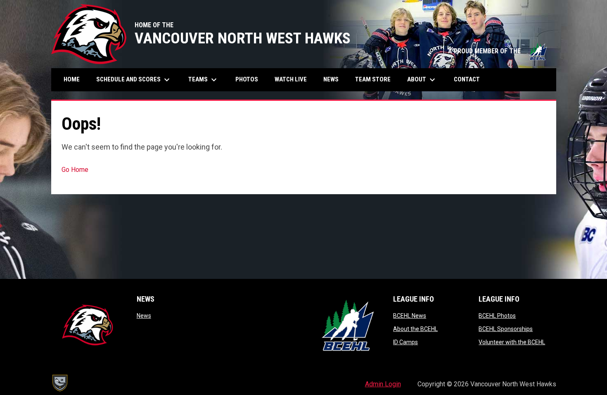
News (144, 315)
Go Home (75, 170)
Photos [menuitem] (249, 79)
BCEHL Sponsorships (506, 329)
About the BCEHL (415, 329)
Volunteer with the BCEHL (512, 342)
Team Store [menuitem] (376, 79)
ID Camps (405, 342)
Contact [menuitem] (467, 79)
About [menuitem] (422, 80)
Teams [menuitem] (203, 80)
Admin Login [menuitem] (383, 384)
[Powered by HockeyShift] (59, 383)
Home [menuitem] (72, 79)
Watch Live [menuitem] (294, 79)
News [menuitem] (331, 79)
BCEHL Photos (497, 315)
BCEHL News (409, 315)
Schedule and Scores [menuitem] (134, 80)
